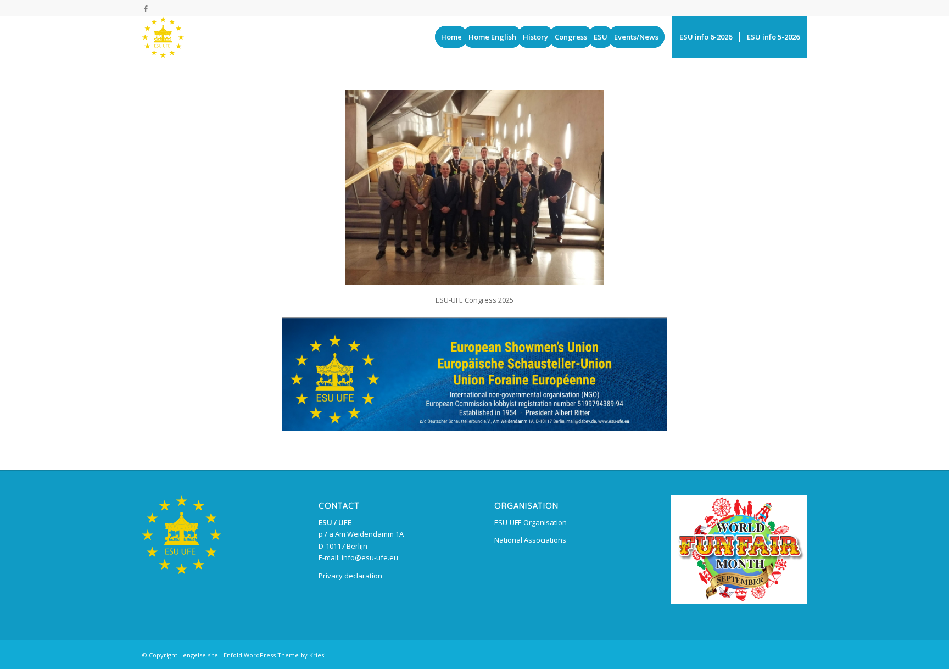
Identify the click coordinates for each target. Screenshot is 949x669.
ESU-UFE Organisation (530, 522)
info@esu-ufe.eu (370, 557)
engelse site (200, 655)
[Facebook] (145, 8)
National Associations (530, 540)
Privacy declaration (350, 576)
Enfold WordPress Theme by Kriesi (275, 655)
